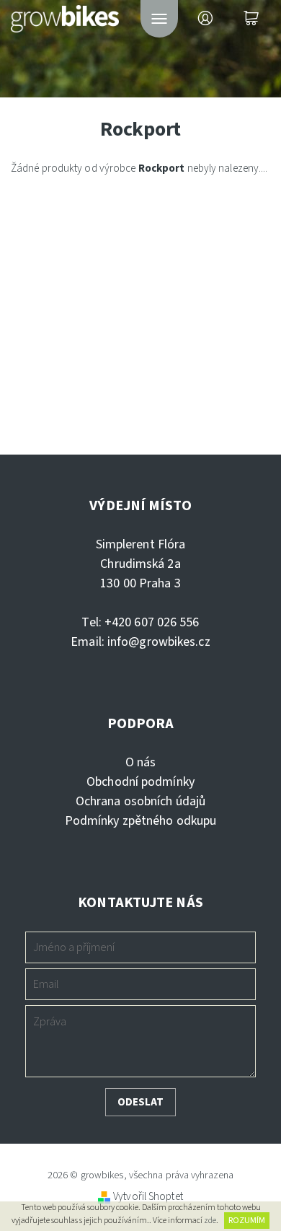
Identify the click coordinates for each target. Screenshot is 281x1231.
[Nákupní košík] (251, 19)
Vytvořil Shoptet (148, 1196)
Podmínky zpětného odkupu (140, 821)
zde (210, 1220)
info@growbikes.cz (158, 642)
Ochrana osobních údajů (140, 801)
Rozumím (246, 1220)
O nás (140, 762)
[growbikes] (65, 16)
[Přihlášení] (205, 19)
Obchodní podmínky (140, 782)
